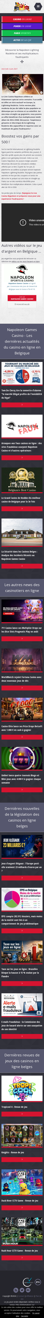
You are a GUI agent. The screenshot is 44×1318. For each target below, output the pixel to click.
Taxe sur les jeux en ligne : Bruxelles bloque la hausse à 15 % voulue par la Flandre (20, 972)
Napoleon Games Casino (22, 298)
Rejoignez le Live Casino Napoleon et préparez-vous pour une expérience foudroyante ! (20, 196)
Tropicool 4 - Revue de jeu (14, 1106)
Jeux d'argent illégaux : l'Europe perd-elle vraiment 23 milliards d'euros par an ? (21, 867)
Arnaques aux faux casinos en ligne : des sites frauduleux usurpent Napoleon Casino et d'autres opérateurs (21, 447)
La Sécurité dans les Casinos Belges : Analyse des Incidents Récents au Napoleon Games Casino (19, 555)
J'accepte (24, 1316)
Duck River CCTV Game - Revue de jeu (19, 1200)
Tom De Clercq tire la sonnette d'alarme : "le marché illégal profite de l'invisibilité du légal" (21, 394)
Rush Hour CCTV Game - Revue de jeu (19, 1250)
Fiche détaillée (22, 304)
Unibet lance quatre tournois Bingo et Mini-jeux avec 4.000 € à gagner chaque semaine (21, 779)
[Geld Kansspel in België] (28, 1290)
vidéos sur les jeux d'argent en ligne (25, 261)
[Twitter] (22, 1290)
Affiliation (30, 1296)
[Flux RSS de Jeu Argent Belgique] (15, 1290)
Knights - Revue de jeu (12, 1152)
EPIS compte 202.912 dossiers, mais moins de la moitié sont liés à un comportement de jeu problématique (21, 920)
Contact (21, 1296)
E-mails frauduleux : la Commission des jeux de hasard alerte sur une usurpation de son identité (21, 1025)
